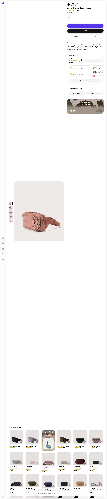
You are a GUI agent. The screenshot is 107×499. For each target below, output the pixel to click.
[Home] (3, 238)
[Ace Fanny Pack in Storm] (48, 481)
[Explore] (3, 243)
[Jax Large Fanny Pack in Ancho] (80, 458)
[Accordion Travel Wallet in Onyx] (64, 480)
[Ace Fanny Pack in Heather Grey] (16, 458)
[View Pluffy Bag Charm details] (48, 443)
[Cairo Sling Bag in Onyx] (16, 437)
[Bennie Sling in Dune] (48, 459)
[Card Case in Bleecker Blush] (64, 458)
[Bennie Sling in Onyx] (16, 480)
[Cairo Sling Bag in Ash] (32, 437)
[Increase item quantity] (74, 20)
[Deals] (3, 254)
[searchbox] (56, 493)
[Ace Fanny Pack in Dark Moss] (32, 480)
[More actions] (102, 4)
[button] (85, 59)
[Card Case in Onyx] (96, 458)
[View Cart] (3, 249)
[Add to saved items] (21, 441)
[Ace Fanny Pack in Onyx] (80, 437)
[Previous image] (16, 212)
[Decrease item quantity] (68, 20)
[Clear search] (73, 493)
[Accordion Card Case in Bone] (32, 458)
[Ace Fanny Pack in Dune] (96, 437)
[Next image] (61, 212)
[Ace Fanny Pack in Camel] (80, 480)
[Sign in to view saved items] (3, 259)
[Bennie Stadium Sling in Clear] (96, 480)
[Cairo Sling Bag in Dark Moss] (64, 437)
